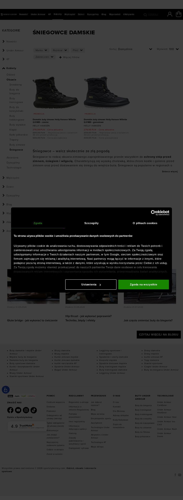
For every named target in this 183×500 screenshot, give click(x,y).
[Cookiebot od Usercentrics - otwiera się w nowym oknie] (153, 212)
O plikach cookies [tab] (145, 223)
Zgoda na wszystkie (143, 284)
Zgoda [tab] (38, 223)
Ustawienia (89, 284)
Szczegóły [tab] (91, 223)
